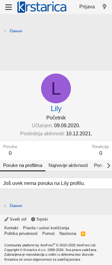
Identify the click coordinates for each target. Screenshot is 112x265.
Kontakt (11, 228)
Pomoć (48, 233)
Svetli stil (17, 219)
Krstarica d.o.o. (34, 250)
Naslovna (67, 233)
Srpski (41, 219)
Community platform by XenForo (50, 245)
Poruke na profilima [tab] (22, 165)
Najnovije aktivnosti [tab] (68, 165)
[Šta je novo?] (104, 7)
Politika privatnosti (21, 233)
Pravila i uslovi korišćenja (46, 228)
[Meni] (8, 7)
